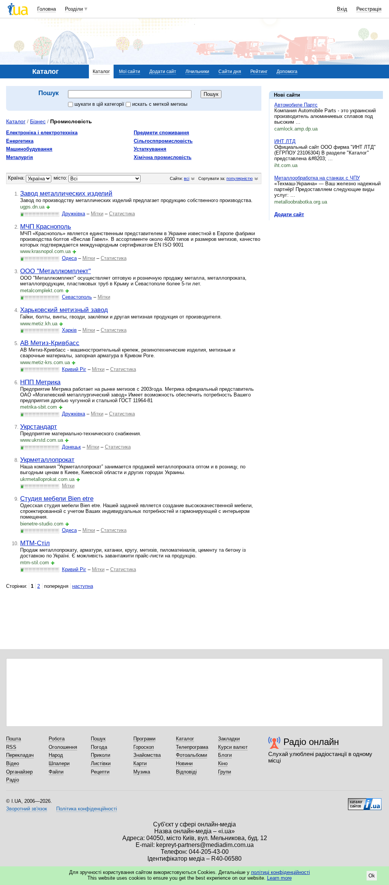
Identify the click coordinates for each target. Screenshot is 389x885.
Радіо (12, 780)
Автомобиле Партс (296, 105)
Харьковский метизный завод (64, 310)
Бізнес (38, 121)
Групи (224, 772)
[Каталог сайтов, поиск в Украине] (364, 801)
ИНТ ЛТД (285, 141)
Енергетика (19, 141)
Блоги (225, 755)
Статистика (122, 213)
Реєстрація (368, 9)
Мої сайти (129, 71)
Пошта (13, 739)
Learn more (279, 878)
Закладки (229, 739)
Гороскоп (143, 747)
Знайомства (147, 755)
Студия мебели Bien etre (56, 498)
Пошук (98, 739)
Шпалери (59, 763)
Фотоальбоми (191, 755)
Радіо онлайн (311, 742)
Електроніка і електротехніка (41, 132)
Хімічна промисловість (162, 157)
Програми (144, 739)
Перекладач (20, 755)
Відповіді (186, 772)
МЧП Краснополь (45, 226)
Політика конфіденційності (86, 809)
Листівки (101, 763)
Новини (184, 763)
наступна (82, 586)
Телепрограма (192, 747)
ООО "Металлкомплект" (55, 271)
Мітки (97, 213)
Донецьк (71, 447)
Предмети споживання (161, 132)
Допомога (287, 71)
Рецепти (100, 772)
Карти (140, 763)
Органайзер (19, 772)
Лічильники (197, 71)
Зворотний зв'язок (26, 809)
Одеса (69, 258)
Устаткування (150, 149)
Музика (141, 772)
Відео (12, 763)
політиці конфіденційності (280, 872)
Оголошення (63, 747)
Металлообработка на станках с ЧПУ (317, 178)
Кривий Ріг (74, 369)
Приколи (100, 755)
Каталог (101, 71)
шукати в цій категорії (100, 104)
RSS (11, 747)
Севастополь (77, 297)
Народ (56, 755)
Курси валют (233, 747)
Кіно (223, 763)
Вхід (342, 9)
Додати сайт (162, 71)
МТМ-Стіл (35, 543)
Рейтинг (258, 71)
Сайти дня (229, 71)
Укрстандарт (38, 426)
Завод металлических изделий (66, 193)
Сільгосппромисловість (163, 141)
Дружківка (73, 213)
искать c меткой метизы (159, 104)
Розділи (74, 9)
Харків (69, 330)
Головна (46, 9)
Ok (371, 876)
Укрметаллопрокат (47, 459)
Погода (99, 747)
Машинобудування (29, 149)
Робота (57, 739)
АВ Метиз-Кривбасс (49, 343)
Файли (56, 772)
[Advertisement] (326, 272)
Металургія (19, 157)
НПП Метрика (40, 382)
